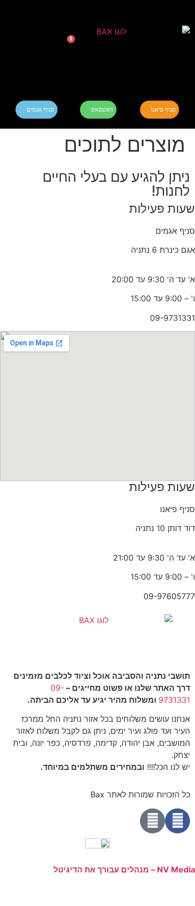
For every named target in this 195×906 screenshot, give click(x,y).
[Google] (152, 820)
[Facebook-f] (177, 820)
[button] (26, 45)
